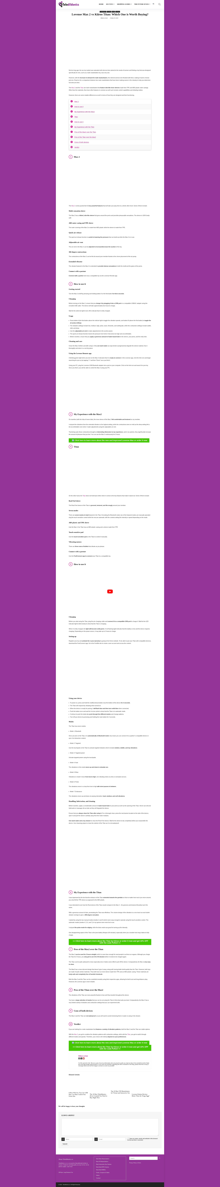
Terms (139, 1162)
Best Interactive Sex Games (103, 1164)
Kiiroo (113, 11)
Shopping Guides (123, 4)
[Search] (159, 1158)
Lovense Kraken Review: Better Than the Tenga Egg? (140, 1095)
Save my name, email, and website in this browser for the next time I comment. (142, 1139)
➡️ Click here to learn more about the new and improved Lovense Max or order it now (109, 440)
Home (101, 4)
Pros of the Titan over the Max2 (85, 137)
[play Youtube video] (110, 591)
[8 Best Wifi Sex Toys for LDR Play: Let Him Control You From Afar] (78, 1080)
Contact (98, 1178)
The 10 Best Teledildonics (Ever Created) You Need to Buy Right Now (98, 1096)
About (97, 1175)
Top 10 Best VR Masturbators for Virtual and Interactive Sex (120, 1092)
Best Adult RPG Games (102, 1167)
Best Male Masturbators (102, 1158)
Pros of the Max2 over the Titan (85, 132)
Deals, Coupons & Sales (102, 1172)
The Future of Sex (141, 4)
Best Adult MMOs (101, 1169)
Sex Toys (109, 4)
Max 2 (73, 87)
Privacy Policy (132, 1162)
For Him (109, 11)
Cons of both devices (81, 142)
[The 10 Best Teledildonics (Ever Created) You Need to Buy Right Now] (99, 1080)
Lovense (117, 11)
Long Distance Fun (68, 1172)
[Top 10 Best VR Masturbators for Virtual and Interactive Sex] (120, 1080)
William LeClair (104, 18)
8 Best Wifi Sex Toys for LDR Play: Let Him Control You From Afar (78, 1094)
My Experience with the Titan (84, 127)
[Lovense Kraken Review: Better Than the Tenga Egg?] (141, 1080)
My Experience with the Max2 (84, 112)
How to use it (78, 107)
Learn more (69, 1166)
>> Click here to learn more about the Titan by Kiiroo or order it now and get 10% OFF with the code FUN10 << (110, 942)
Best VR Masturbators (102, 1161)
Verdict (76, 147)
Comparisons (103, 11)
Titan (81, 87)
